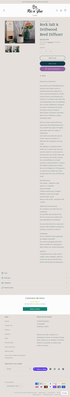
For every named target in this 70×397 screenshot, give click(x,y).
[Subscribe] (30, 369)
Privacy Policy (9, 342)
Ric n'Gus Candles (22, 392)
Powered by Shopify (32, 392)
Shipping (50, 42)
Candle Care (8, 325)
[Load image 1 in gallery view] (8, 49)
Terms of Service (10, 347)
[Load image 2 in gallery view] (16, 49)
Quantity (42, 47)
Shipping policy (37, 394)
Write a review (35, 309)
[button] (4, 10)
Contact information (60, 394)
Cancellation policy (48, 394)
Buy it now (52, 63)
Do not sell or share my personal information (15, 356)
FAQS (6, 338)
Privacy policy (51, 392)
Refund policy (9, 351)
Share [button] (44, 75)
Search (7, 321)
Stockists (7, 334)
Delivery (7, 329)
